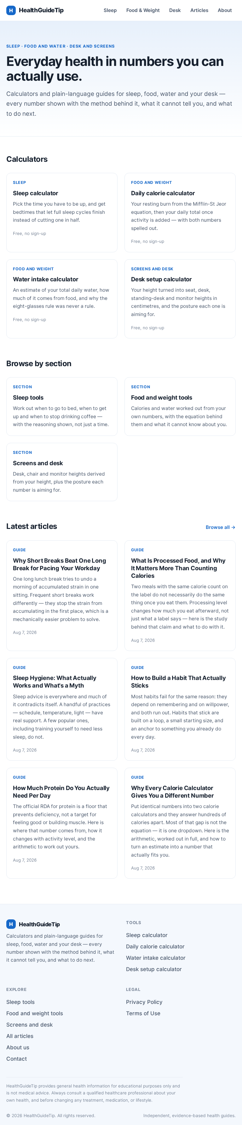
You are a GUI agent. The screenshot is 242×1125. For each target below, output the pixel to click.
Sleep (110, 10)
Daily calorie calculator (155, 946)
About (225, 10)
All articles (19, 1036)
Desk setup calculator (154, 969)
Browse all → (221, 527)
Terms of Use (143, 1013)
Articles (199, 10)
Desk (175, 10)
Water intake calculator (156, 958)
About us (17, 1047)
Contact (16, 1059)
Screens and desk (29, 1025)
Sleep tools (20, 1002)
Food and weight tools (34, 1013)
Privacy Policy (144, 1002)
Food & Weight (143, 10)
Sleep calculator (147, 935)
